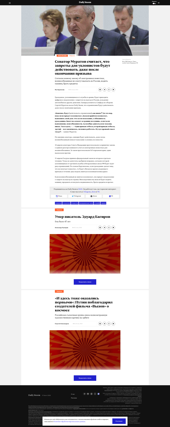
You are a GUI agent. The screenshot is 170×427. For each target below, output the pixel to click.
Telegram (87, 192)
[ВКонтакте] (91, 394)
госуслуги (66, 203)
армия (103, 203)
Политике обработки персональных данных (69, 421)
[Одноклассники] (95, 394)
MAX (80, 189)
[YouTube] (88, 394)
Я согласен (119, 421)
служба (97, 203)
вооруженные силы (86, 203)
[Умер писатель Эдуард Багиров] (100, 227)
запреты (58, 203)
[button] (10, 3)
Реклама (74, 398)
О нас (73, 394)
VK (98, 192)
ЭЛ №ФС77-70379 (128, 390)
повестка (74, 203)
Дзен (93, 192)
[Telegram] (84, 394)
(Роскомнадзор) (108, 390)
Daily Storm (85, 2)
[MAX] (98, 394)
